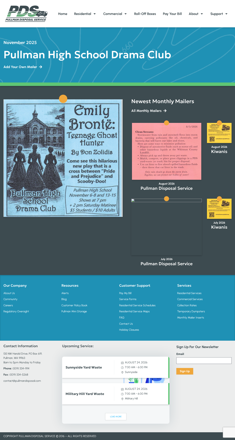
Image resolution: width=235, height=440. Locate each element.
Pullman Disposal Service (167, 188)
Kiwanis (219, 151)
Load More (115, 416)
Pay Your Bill (172, 14)
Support (216, 14)
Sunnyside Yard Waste (84, 367)
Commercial (112, 14)
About (193, 14)
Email (180, 354)
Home (62, 14)
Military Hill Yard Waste (85, 394)
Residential (82, 14)
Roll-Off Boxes (145, 14)
